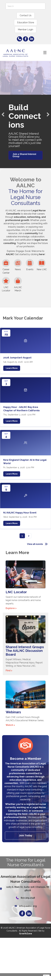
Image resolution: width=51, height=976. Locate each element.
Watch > (10, 725)
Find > (9, 670)
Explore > (11, 608)
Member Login (25, 29)
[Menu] (45, 53)
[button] (3, 114)
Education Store (25, 22)
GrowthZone (25, 933)
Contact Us (25, 15)
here (41, 254)
